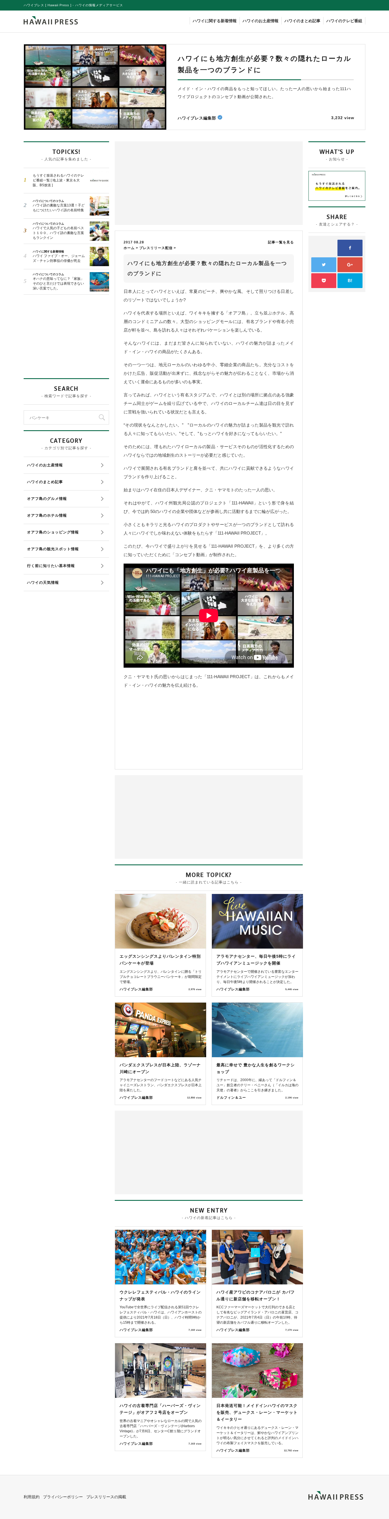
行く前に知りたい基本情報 (51, 566)
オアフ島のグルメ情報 (47, 498)
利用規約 (32, 1497)
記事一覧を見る (281, 242)
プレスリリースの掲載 (106, 1497)
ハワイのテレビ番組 (344, 20)
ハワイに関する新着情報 (215, 20)
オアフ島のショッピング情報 (53, 532)
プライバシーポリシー (63, 1497)
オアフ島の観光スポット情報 (53, 549)
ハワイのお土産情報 (261, 20)
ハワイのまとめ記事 (302, 20)
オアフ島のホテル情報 (47, 515)
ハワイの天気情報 (43, 582)
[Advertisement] (163, 182)
